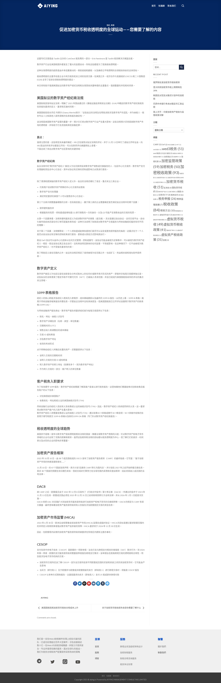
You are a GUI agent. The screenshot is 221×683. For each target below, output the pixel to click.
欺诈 (155, 195)
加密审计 (177, 156)
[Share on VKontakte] (93, 583)
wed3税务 (173, 149)
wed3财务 (158, 153)
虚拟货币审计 (177, 215)
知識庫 (161, 5)
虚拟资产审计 (172, 230)
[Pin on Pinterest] (89, 583)
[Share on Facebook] (75, 583)
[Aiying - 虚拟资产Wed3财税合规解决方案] (47, 6)
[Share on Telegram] (107, 583)
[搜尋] (183, 5)
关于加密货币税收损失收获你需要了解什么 (121, 607)
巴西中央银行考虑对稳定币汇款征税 (168, 105)
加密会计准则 (177, 153)
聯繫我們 (162, 652)
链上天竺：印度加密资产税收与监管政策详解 (168, 113)
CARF (157, 144)
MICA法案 (172, 144)
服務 (97, 652)
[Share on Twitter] (80, 583)
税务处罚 (175, 195)
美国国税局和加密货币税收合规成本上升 (59, 607)
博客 (97, 658)
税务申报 (167, 198)
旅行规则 (173, 191)
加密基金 (168, 157)
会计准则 (167, 153)
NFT (178, 144)
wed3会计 (157, 149)
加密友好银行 (158, 156)
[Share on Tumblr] (103, 583)
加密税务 (170, 167)
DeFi (164, 145)
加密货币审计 (160, 182)
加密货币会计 (162, 177)
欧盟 (180, 191)
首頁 (97, 646)
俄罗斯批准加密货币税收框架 (166, 82)
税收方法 (167, 210)
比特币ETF (164, 195)
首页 (154, 5)
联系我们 (172, 5)
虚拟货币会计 (166, 215)
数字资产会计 (163, 191)
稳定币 (156, 215)
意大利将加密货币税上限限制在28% (167, 89)
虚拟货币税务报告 (160, 219)
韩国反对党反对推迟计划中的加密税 (168, 97)
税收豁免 (179, 211)
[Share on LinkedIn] (98, 583)
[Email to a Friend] (84, 583)
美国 (112, 25)
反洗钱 (168, 188)
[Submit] (181, 67)
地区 (108, 25)
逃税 (166, 240)
